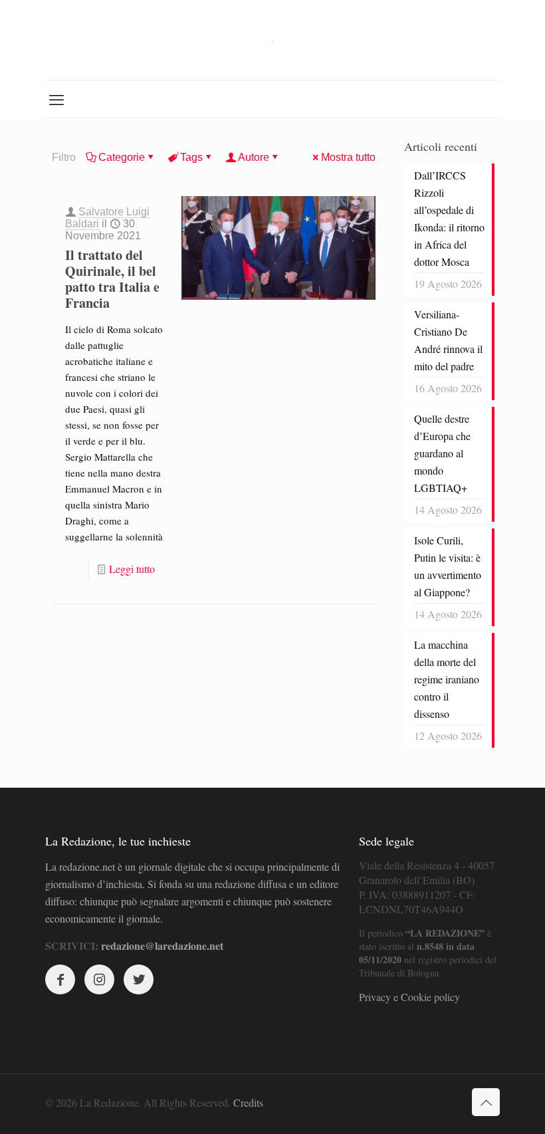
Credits (248, 1102)
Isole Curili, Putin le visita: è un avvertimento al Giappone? (447, 566)
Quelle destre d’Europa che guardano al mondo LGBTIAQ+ (442, 453)
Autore (253, 157)
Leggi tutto (132, 569)
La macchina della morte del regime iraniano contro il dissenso (446, 679)
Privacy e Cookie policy (409, 997)
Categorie (121, 157)
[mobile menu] (56, 99)
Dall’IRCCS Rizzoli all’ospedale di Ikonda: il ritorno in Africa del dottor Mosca (449, 218)
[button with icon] (60, 979)
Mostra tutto (348, 157)
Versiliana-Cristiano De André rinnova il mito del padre (448, 340)
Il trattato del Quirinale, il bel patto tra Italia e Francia (112, 278)
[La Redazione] (272, 40)
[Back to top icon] (486, 1102)
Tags (191, 157)
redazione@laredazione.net (162, 945)
